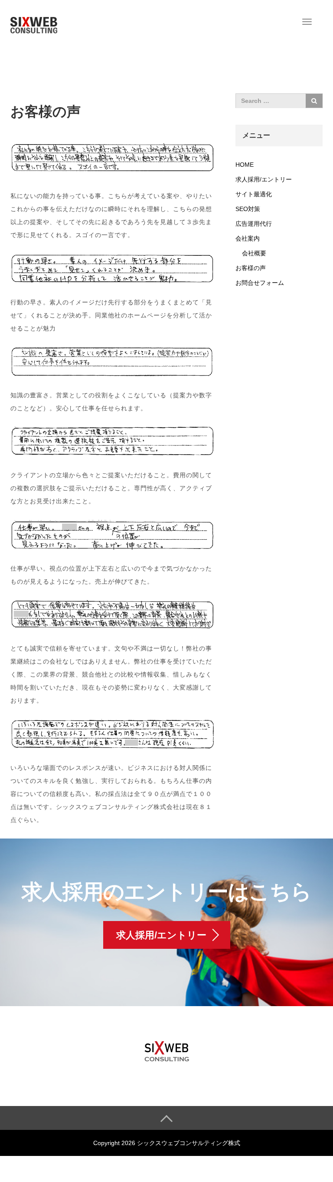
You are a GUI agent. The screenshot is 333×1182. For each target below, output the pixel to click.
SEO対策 (247, 208)
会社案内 (247, 238)
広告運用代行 (253, 223)
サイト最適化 (253, 194)
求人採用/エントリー (263, 179)
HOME (244, 164)
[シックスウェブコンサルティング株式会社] (33, 23)
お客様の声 (250, 267)
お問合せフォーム (259, 282)
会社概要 (254, 253)
